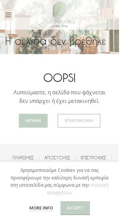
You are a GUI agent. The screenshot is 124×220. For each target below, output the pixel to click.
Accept (75, 208)
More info (41, 208)
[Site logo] (59, 14)
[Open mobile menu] (8, 14)
